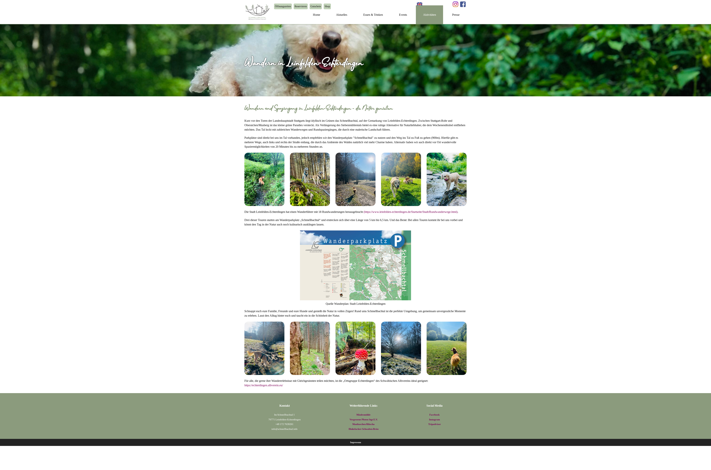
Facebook (434, 414)
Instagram (434, 419)
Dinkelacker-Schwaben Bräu (363, 429)
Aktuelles (341, 14)
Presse (456, 14)
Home (316, 14)
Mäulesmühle (363, 414)
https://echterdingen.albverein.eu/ (263, 385)
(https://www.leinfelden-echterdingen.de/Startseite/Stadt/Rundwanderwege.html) (411, 211)
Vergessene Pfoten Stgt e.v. (364, 419)
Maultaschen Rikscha (363, 424)
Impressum (355, 442)
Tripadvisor (434, 424)
